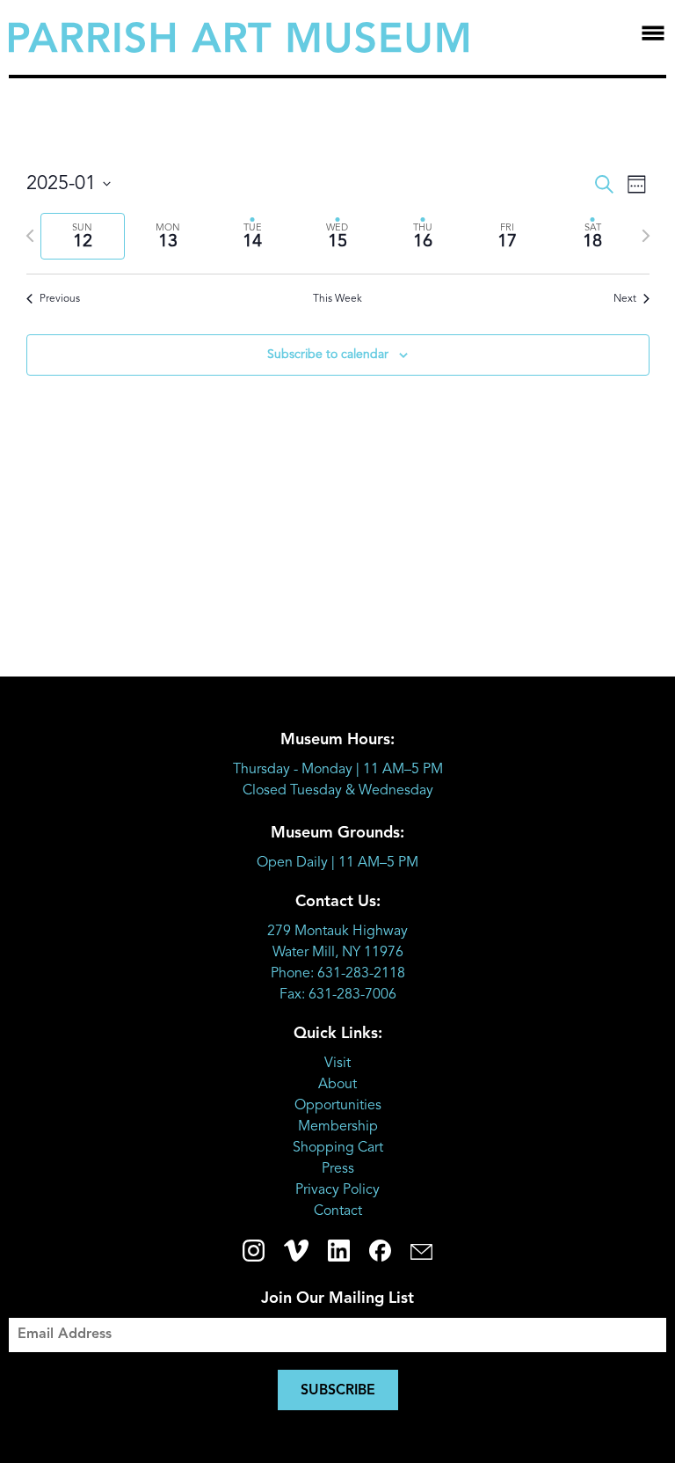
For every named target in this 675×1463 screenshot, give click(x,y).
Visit (337, 1064)
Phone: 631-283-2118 (338, 974)
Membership (338, 1127)
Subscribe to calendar (327, 354)
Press (338, 1169)
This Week (337, 299)
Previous (60, 299)
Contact (338, 1211)
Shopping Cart (338, 1148)
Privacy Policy (337, 1190)
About (337, 1085)
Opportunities (337, 1106)
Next (624, 299)
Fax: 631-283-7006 (337, 995)
